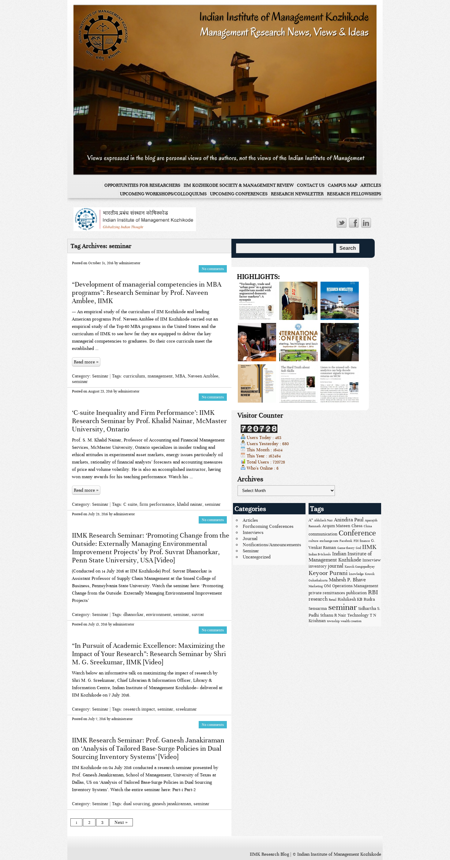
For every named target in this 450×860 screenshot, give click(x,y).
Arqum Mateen (336, 525)
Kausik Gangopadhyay (360, 567)
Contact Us (310, 185)
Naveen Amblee (203, 376)
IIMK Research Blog (269, 854)
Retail (332, 600)
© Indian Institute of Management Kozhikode (337, 854)
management (160, 376)
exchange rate (329, 541)
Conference (357, 533)
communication (323, 534)
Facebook (345, 541)
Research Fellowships (354, 194)
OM (327, 585)
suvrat (198, 614)
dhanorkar (133, 614)
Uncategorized (257, 557)
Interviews (253, 532)
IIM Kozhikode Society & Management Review (239, 185)
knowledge (356, 574)
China (368, 526)
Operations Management (355, 585)
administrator (130, 263)
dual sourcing (136, 803)
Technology (358, 615)
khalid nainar (189, 504)
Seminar (100, 376)
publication (356, 592)
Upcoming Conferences (239, 194)
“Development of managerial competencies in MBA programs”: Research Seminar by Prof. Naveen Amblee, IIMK (146, 292)
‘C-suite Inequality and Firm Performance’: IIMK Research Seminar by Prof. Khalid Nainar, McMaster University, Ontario (149, 420)
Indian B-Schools (320, 554)
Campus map (342, 185)
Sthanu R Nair (333, 615)
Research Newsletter (297, 194)
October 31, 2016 (101, 263)
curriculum (134, 376)
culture (313, 541)
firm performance (157, 504)
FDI (356, 541)
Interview (371, 560)
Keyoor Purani (328, 573)
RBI (373, 592)
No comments (213, 269)
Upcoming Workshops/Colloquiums (163, 194)
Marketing (316, 586)
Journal (250, 538)
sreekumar (186, 709)
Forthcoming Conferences (268, 526)
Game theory (345, 548)
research (318, 599)
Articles (371, 185)
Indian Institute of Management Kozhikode (340, 557)
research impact (139, 709)
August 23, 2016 (100, 391)
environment (158, 614)
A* (311, 520)
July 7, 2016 (97, 719)
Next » (121, 822)
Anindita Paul (349, 520)
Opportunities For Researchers (142, 185)
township (333, 621)
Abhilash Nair (323, 520)
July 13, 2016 (97, 624)
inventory (318, 566)
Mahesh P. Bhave (347, 580)
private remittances (327, 592)
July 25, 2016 (98, 514)
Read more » (86, 362)
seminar (80, 381)
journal (335, 566)
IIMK (369, 547)
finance (365, 541)
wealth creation (351, 621)
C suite (130, 504)
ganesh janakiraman (171, 803)
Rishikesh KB (350, 599)
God (358, 548)
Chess (356, 525)
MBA (180, 376)
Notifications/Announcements (272, 544)
